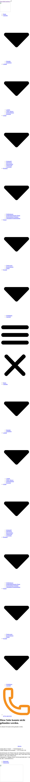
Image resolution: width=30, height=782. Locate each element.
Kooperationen (9, 267)
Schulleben (9, 62)
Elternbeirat (9, 162)
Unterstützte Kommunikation (13, 218)
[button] (15, 350)
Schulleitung (9, 315)
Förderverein (9, 265)
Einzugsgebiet (9, 164)
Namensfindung (10, 112)
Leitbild (8, 110)
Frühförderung (9, 214)
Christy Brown (9, 111)
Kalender (8, 61)
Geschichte (9, 167)
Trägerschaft (9, 165)
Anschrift (8, 317)
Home (4, 14)
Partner (8, 268)
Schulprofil (9, 161)
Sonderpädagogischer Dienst (13, 215)
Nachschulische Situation (12, 217)
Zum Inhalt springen (5, 1)
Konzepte (8, 114)
